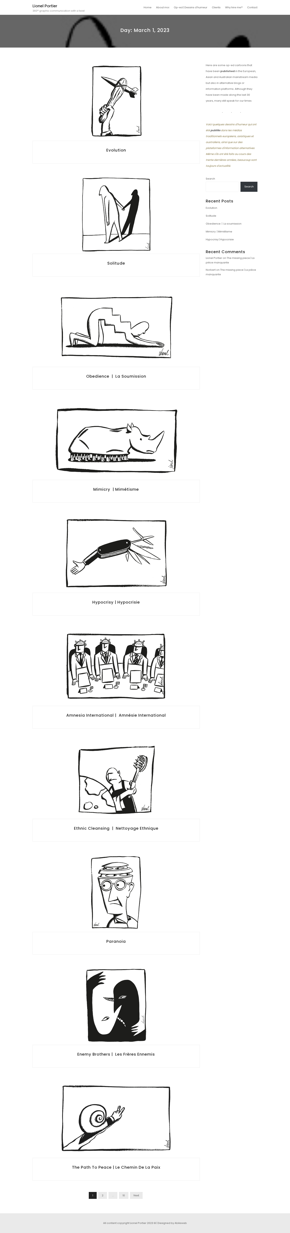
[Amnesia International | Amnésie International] (116, 666)
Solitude (116, 263)
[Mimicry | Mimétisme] (116, 440)
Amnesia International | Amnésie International (116, 715)
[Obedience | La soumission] (116, 327)
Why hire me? (234, 7)
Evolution (116, 150)
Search (210, 179)
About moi (162, 7)
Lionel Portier (45, 6)
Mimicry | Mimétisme (116, 489)
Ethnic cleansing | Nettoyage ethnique (116, 828)
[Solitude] (116, 214)
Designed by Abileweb (172, 1223)
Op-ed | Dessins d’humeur (190, 7)
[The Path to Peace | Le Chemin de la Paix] (116, 1118)
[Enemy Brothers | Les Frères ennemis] (116, 1005)
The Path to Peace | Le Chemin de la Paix (116, 1167)
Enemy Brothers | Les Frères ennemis (116, 1054)
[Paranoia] (116, 892)
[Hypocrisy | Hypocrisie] (116, 553)
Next (136, 1195)
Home (148, 7)
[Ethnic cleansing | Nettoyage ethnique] (116, 780)
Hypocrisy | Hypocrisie (116, 602)
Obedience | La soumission (116, 376)
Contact (252, 7)
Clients (216, 7)
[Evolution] (116, 101)
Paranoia (116, 941)
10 (124, 1195)
